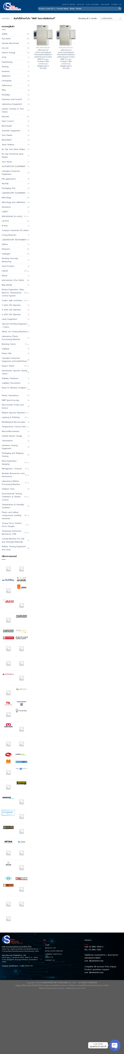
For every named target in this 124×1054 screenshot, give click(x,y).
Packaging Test (9, 188)
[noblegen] (21, 816)
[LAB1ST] (8, 744)
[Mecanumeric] (21, 768)
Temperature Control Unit (13, 426)
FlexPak (5, 183)
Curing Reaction (9, 235)
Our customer (92, 4)
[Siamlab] (21, 878)
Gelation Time (8, 488)
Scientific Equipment (11, 130)
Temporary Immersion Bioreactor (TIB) (11, 533)
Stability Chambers (10, 378)
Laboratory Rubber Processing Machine (11, 483)
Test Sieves (7, 161)
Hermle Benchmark (10, 43)
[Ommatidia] (21, 831)
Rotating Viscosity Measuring (10, 260)
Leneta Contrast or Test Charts (13, 110)
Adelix (5, 33)
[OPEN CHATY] (114, 1045)
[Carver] (21, 616)
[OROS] (21, 842)
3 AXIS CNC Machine (11, 305)
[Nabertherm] (21, 783)
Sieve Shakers (8, 144)
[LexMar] (21, 754)
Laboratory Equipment (12, 104)
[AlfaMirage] (8, 579)
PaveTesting (7, 62)
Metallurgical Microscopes (13, 422)
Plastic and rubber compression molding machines (11, 515)
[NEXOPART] (8, 812)
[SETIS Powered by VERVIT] (21, 867)
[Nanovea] (8, 797)
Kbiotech (6, 249)
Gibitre (5, 244)
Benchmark (7, 125)
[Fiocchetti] (8, 663)
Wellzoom (6, 76)
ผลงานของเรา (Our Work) (13, 280)
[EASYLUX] (21, 637)
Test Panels (7, 135)
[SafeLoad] (8, 863)
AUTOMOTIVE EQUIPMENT (14, 166)
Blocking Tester (9, 344)
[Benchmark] (21, 605)
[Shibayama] (8, 878)
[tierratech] (21, 889)
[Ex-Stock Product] (8, 648)
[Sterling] (8, 885)
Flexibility (6, 94)
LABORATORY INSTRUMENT (14, 239)
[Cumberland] (8, 637)
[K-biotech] (21, 729)
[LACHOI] (21, 744)
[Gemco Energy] (21, 678)
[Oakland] (8, 827)
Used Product (8, 266)
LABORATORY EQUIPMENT (14, 193)
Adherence (7, 85)
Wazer (5, 275)
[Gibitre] (8, 693)
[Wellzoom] (8, 918)
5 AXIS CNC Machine (11, 314)
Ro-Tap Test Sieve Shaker (13, 149)
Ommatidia (6, 80)
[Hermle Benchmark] (8, 714)
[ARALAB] (21, 579)
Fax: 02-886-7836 (93, 949)
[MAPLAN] (8, 761)
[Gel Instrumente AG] (8, 674)
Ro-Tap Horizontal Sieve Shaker (12, 155)
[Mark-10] (21, 761)
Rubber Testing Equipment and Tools (14, 548)
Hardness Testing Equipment (10, 447)
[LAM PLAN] (8, 754)
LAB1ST (5, 211)
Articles (80, 4)
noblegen (6, 253)
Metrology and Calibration (13, 202)
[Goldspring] (21, 689)
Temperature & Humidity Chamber (13, 506)
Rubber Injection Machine (13, 412)
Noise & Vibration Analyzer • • (15, 389)
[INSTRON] (8, 725)
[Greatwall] (8, 703)
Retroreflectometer (10, 431)
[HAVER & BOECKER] (21, 703)
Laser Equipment (9, 319)
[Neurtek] (21, 801)
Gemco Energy (8, 52)
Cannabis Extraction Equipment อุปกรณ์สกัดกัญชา (14, 360)
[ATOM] (21, 586)
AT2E (4, 57)
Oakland (5, 348)
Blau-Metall (7, 284)
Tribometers (7, 440)
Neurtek (5, 116)
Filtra (4, 90)
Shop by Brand (68, 4)
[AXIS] (8, 601)
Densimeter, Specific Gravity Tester (14, 372)
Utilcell (5, 270)
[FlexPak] (21, 663)
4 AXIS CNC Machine (11, 309)
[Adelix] (21, 569)
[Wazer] (21, 904)
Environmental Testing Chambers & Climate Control (12, 496)
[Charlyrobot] (21, 630)
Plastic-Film (7, 353)
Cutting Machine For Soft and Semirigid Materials (13, 540)
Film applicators (9, 178)
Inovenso (6, 71)
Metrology (6, 197)
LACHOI (5, 221)
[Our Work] (8, 853)
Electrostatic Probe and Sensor (13, 406)
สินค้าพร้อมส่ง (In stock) (12, 216)
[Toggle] (28, 216)
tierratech (6, 207)
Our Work (104, 4)
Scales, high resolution (12, 300)
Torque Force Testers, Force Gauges (12, 525)
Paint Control (8, 121)
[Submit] (120, 9)
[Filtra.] (21, 648)
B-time (5, 225)
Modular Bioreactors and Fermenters (13, 475)
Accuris (5, 48)
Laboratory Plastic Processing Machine (11, 338)
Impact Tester (8, 365)
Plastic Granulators (10, 395)
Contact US (116, 4)
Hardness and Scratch (12, 99)
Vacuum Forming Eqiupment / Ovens (14, 325)
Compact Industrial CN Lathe (15, 230)
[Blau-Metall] (8, 620)
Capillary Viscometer (11, 383)
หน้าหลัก (6, 18)
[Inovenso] (21, 710)
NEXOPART (7, 140)
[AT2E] (8, 590)
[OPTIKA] (8, 842)
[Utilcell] (8, 904)
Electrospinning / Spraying (9, 462)
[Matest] (8, 772)
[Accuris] (8, 569)
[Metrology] (8, 787)
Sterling (5, 66)
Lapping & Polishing (11, 417)
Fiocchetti (6, 38)
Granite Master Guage (12, 436)
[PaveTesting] (21, 853)
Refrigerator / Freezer (12, 468)
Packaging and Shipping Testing (12, 455)
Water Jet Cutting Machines (14, 331)
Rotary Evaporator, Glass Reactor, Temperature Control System (13, 292)
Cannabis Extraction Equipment (11, 173)
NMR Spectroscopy (10, 400)
